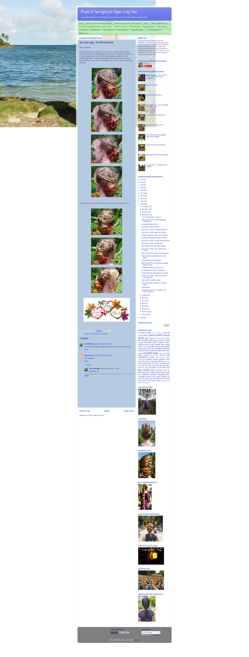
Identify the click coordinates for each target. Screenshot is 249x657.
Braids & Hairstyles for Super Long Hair (109, 12)
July (143, 298)
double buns (164, 359)
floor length (142, 363)
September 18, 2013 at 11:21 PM (102, 344)
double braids (152, 359)
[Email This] (106, 331)
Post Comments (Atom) (96, 415)
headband (166, 365)
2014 (142, 201)
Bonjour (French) (148, 26)
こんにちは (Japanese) (153, 30)
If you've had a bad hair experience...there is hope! (95, 26)
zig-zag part (145, 382)
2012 (142, 318)
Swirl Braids (146, 287)
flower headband (160, 363)
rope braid (161, 376)
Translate (157, 635)
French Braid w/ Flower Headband (153, 270)
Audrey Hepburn (157, 333)
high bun (166, 367)
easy (140, 361)
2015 (142, 198)
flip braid (167, 361)
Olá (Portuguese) (108, 30)
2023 (142, 182)
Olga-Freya (88, 355)
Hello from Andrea (121, 26)
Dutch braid (155, 335)
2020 (142, 185)
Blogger (136, 640)
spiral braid (146, 380)
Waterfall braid (150, 342)
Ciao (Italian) (83, 30)
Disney (145, 335)
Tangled (140, 342)
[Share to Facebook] (112, 331)
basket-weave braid (144, 346)
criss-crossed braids (91, 334)
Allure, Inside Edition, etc (159, 23)
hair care (145, 365)
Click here (162, 50)
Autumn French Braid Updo (155, 115)
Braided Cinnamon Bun (154, 95)
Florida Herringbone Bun (154, 125)
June (144, 300)
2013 (142, 204)
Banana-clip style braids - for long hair (154, 235)
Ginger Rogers (149, 338)
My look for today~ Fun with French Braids (154, 249)
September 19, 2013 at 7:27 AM (109, 368)
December (145, 206)
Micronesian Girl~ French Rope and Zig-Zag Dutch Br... (155, 264)
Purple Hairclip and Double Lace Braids (155, 273)
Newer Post (84, 411)
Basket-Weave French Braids (155, 145)
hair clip (151, 365)
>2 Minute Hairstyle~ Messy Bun (152, 267)
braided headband (156, 350)
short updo (145, 378)
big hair (161, 346)
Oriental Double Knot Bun (150, 227)
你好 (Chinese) (84, 33)
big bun (155, 346)
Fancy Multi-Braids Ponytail (151, 280)
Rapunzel (156, 340)
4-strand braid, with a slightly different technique (156, 135)
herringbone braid (155, 367)
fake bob (145, 361)
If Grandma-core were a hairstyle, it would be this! (157, 105)
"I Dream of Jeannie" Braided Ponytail (154, 238)
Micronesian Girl (145, 340)
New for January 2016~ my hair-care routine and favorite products (157, 76)
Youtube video (164, 342)
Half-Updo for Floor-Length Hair (157, 155)
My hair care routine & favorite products (128, 23)
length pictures (156, 370)
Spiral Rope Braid (152, 85)
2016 (142, 196)
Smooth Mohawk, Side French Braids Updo (154, 256)
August (144, 295)
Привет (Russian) (122, 30)
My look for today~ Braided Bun (152, 243)
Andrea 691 (92, 368)
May (143, 303)
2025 (142, 179)
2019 (142, 188)
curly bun (141, 359)
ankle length (165, 344)
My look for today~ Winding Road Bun (154, 230)
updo (159, 380)
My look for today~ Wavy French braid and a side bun (154, 276)
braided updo (151, 353)
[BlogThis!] (108, 331)
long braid (142, 372)
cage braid (162, 353)
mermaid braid (160, 372)
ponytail (161, 374)
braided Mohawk (163, 348)
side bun (159, 378)
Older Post (129, 411)
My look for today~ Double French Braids (155, 240)
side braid (152, 378)
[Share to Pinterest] (114, 331)
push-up (153, 376)
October (145, 212)
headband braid (143, 367)
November (145, 209)
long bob (167, 370)
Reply (86, 349)
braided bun (143, 350)
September (146, 215)
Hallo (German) (135, 26)
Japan (168, 338)
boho (144, 348)
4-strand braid (144, 333)
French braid (103, 334)
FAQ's (146, 23)
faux (150, 361)
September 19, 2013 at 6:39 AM (102, 355)
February (145, 311)
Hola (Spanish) (95, 30)
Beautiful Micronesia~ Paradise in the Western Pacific (154, 291)
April (144, 306)
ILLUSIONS (88, 344)
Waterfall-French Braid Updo (151, 260)
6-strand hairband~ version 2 (151, 217)
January (145, 314)
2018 (142, 190)
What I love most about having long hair (99, 23)
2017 (142, 193)
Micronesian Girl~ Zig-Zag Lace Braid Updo (154, 283)
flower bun (151, 363)
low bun (151, 372)
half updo (159, 365)
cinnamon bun (148, 355)
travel (153, 380)
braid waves (151, 348)
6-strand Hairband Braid (150, 224)
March (144, 309)
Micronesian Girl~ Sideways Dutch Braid (155, 253)
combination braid (146, 357)
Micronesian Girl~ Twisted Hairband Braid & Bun (154, 220)
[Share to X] (110, 331)
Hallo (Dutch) (161, 26)
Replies (88, 365)
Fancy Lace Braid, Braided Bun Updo (154, 232)
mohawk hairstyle (149, 374)
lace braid (143, 369)
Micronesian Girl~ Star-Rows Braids (154, 246)
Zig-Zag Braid (143, 344)
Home (81, 23)
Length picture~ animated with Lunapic (156, 165)
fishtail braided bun (158, 361)
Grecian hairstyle (160, 338)
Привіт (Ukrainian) (137, 30)
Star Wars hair (165, 340)
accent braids (154, 344)
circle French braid (162, 355)
